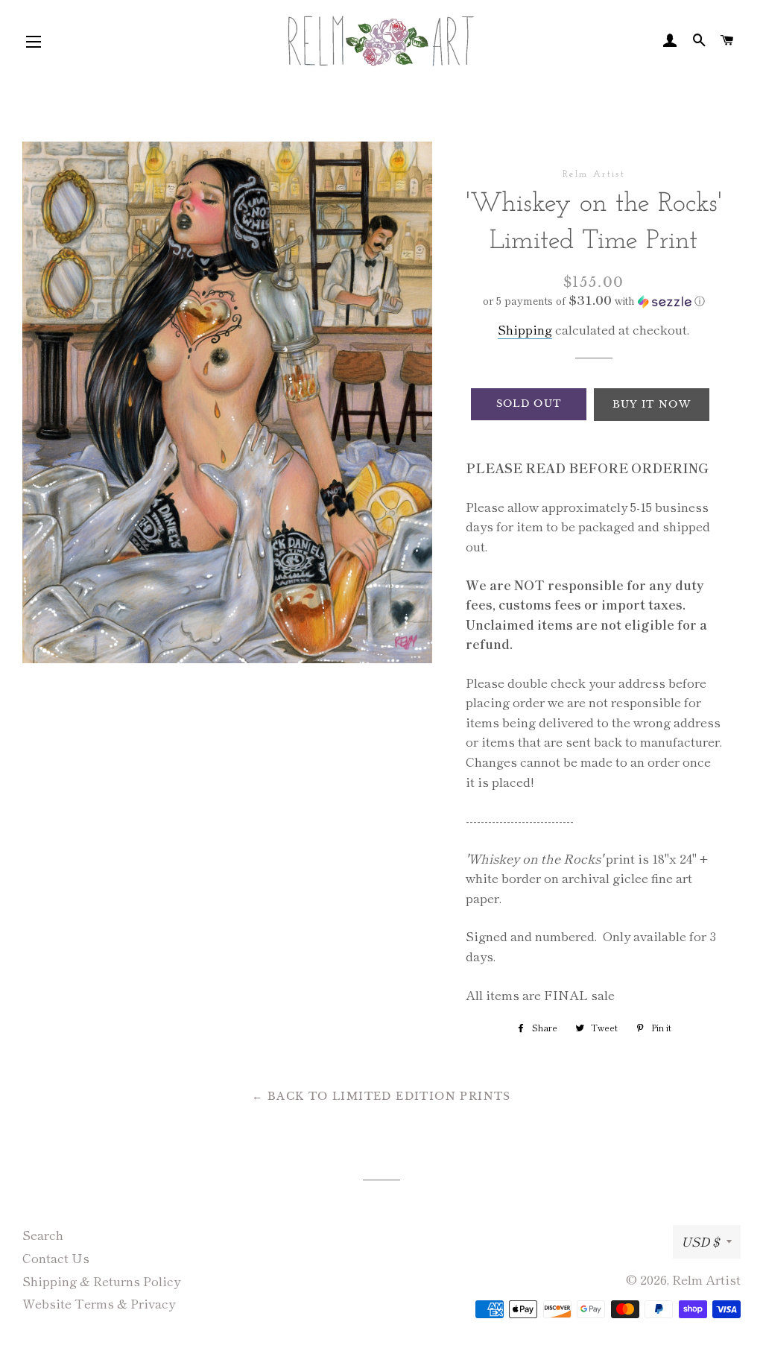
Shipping (525, 329)
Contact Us (55, 1257)
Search (42, 1234)
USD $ (700, 1241)
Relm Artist (706, 1279)
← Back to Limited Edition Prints (381, 1096)
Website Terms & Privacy (98, 1303)
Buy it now (651, 404)
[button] (594, 301)
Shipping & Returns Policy (101, 1280)
